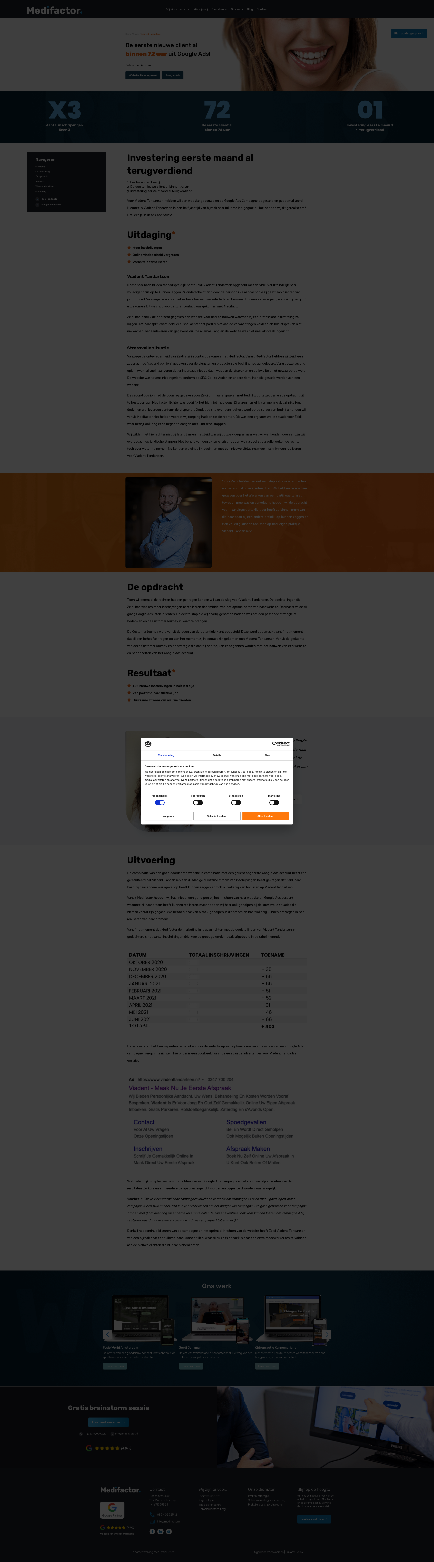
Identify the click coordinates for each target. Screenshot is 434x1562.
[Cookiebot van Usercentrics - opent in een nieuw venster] (275, 744)
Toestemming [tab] (166, 755)
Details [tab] (217, 755)
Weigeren (168, 816)
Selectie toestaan (217, 816)
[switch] (198, 802)
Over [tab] (268, 755)
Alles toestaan (265, 816)
